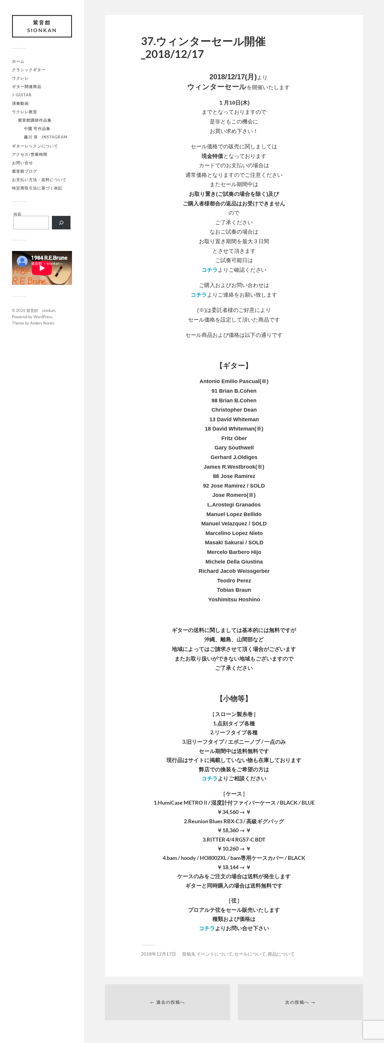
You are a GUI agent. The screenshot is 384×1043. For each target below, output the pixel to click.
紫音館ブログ (24, 171)
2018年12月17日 (158, 954)
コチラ (210, 270)
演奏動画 (20, 103)
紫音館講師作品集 (35, 120)
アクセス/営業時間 (29, 154)
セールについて (250, 954)
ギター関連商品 (26, 86)
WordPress (42, 316)
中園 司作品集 (37, 128)
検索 (17, 214)
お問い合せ (22, 162)
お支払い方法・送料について (39, 179)
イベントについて (214, 954)
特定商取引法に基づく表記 (37, 188)
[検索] (61, 222)
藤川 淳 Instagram (46, 137)
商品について (281, 954)
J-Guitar (22, 94)
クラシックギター (29, 69)
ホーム (18, 61)
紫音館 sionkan (42, 26)
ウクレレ (20, 78)
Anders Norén (42, 323)
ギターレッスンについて (35, 146)
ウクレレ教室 (24, 111)
